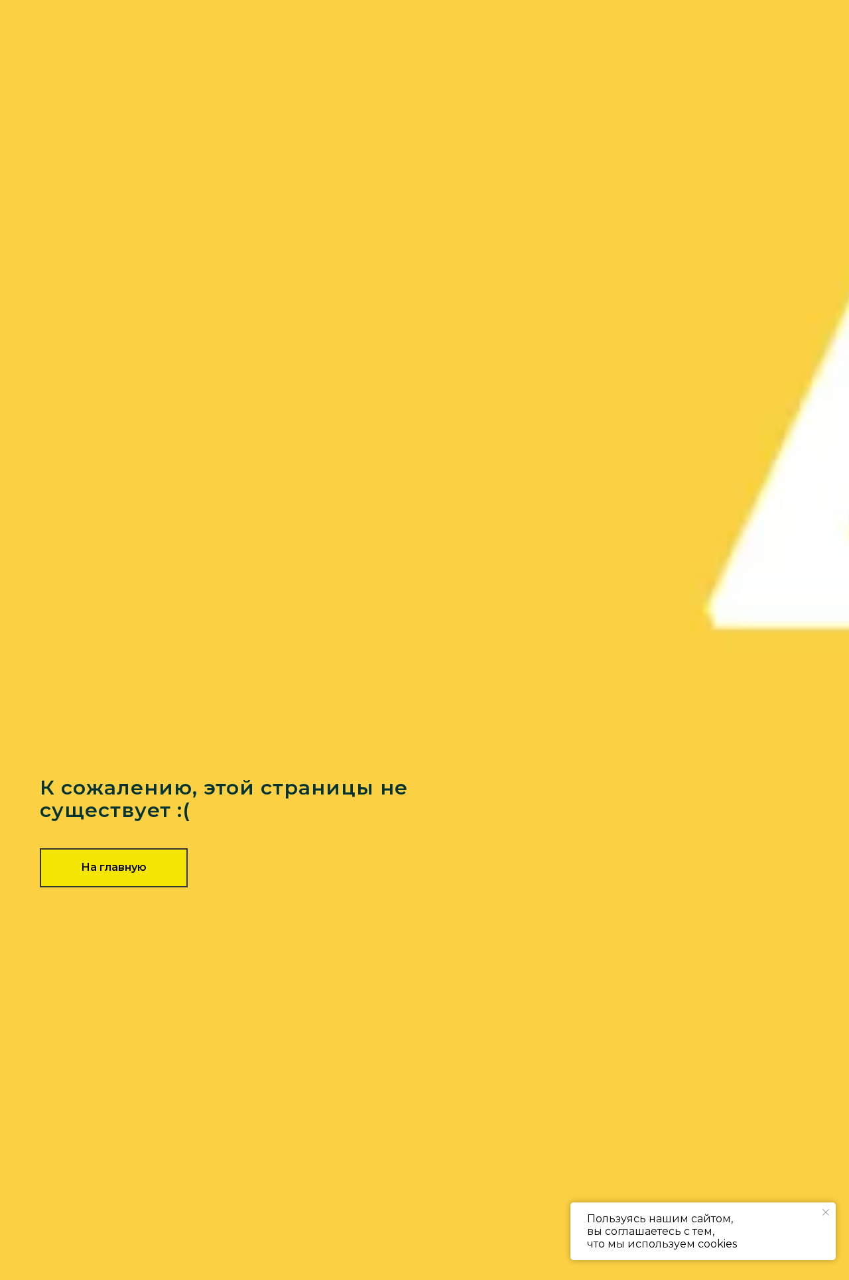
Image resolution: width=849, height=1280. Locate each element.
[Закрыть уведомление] (825, 1212)
